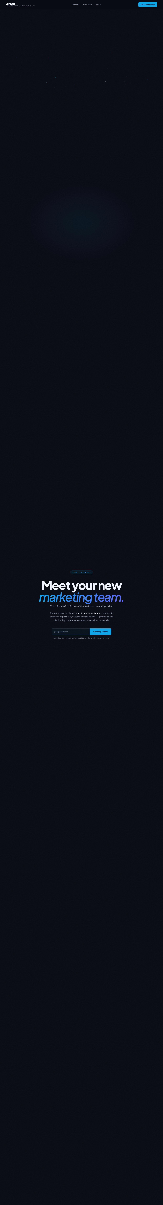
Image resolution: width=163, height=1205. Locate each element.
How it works (87, 4)
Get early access (148, 4)
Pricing (98, 4)
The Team (75, 4)
